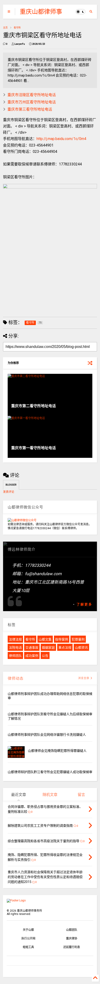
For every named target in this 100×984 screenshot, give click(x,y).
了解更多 (84, 604)
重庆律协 (71, 938)
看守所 (17, 27)
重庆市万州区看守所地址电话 (31, 102)
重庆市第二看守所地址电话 (33, 406)
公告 (45, 656)
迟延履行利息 (71, 947)
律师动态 (15, 678)
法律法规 (15, 639)
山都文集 (45, 639)
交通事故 (31, 647)
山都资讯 (81, 647)
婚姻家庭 (48, 647)
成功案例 (31, 656)
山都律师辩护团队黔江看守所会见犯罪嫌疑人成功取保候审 (50, 772)
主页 (5, 27)
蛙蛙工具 (28, 947)
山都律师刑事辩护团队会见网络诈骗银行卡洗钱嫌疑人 (47, 734)
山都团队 (71, 929)
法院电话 (15, 647)
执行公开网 (28, 938)
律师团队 (15, 656)
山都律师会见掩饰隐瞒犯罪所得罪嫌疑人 (57, 751)
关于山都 (28, 929)
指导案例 (61, 639)
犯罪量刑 (78, 639)
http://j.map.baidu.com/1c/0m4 (61, 139)
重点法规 (64, 647)
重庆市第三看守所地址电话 (29, 109)
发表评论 (8, 492)
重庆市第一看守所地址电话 (33, 448)
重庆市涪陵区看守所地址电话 (31, 95)
